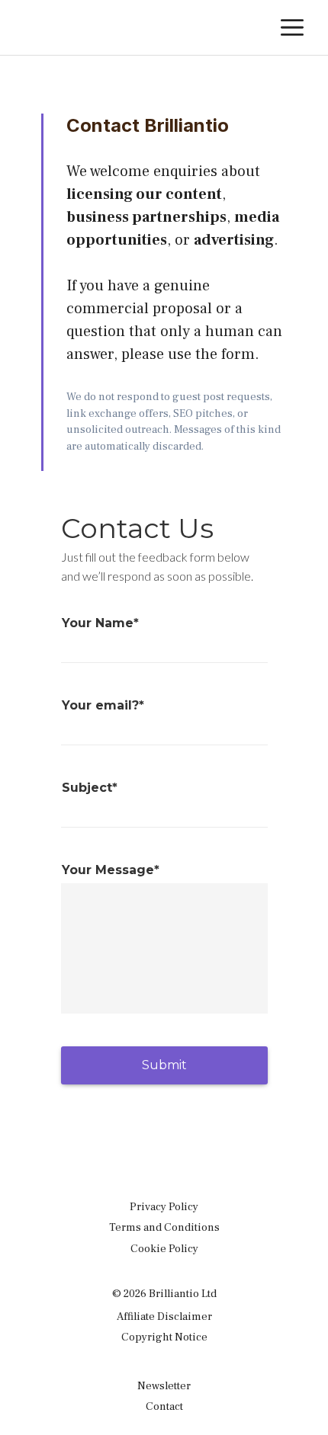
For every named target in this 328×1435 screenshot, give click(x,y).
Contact (164, 1406)
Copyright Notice (164, 1337)
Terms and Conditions (164, 1227)
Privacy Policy (164, 1207)
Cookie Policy (164, 1248)
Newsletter (164, 1386)
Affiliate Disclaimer (164, 1316)
